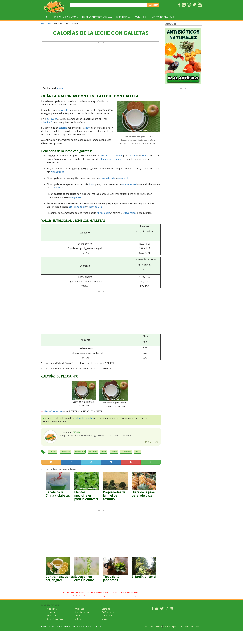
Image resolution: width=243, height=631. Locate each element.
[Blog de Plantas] (171, 609)
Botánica (140, 17)
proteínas (74, 206)
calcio (83, 206)
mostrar (59, 88)
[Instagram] (166, 609)
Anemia (77, 615)
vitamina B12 (95, 206)
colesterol (122, 178)
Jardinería (122, 17)
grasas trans (57, 171)
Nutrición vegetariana (96, 17)
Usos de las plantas (64, 17)
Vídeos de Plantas (163, 17)
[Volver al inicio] (46, 17)
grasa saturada (107, 178)
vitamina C (46, 122)
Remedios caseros (82, 612)
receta (113, 451)
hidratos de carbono (112, 155)
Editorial (76, 432)
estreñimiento (56, 187)
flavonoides (130, 212)
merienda (63, 110)
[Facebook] (152, 609)
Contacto (106, 608)
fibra (91, 184)
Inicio (43, 23)
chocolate (65, 451)
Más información (53, 411)
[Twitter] (162, 609)
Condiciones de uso (153, 626)
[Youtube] (156, 609)
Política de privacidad (172, 626)
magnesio (75, 197)
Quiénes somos (109, 612)
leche (88, 127)
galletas (93, 451)
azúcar (144, 155)
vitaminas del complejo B (112, 159)
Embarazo (79, 619)
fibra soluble (103, 212)
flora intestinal (129, 184)
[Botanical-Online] (54, 7)
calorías (63, 127)
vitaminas (126, 451)
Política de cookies (192, 626)
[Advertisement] (100, 62)
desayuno (52, 118)
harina (133, 155)
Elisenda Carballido (85, 418)
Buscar (154, 5)
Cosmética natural (55, 619)
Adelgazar (51, 615)
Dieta (49, 23)
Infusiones (79, 608)
